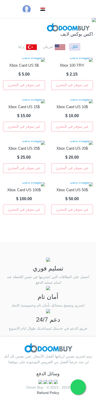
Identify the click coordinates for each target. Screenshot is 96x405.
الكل (74, 47)
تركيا (21, 47)
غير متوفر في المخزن (72, 85)
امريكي (48, 47)
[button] (42, 9)
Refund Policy (48, 393)
